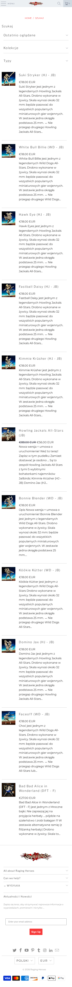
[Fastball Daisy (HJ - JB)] (8, 290)
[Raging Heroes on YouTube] (26, 950)
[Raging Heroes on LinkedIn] (51, 950)
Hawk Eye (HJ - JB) (35, 214)
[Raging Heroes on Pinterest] (32, 950)
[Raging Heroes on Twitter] (14, 950)
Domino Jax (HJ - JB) (36, 642)
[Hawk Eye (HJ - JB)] (8, 218)
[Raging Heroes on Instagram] (45, 950)
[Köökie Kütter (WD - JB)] (8, 574)
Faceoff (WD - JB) (34, 714)
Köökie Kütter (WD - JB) (39, 570)
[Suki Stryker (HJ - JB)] (8, 79)
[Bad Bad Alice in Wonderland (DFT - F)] (8, 790)
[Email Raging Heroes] (57, 950)
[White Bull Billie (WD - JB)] (8, 151)
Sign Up (36, 931)
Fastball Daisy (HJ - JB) (39, 286)
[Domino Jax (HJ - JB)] (8, 646)
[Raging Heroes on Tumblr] (38, 950)
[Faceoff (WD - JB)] (8, 718)
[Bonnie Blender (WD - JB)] (8, 502)
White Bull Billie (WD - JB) (41, 147)
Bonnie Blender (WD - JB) (41, 498)
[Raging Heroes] (36, 3)
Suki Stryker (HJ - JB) (37, 75)
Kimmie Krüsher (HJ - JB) (40, 358)
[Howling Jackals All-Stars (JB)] (8, 434)
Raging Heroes (38, 969)
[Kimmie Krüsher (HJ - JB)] (8, 362)
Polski (22, 960)
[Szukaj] (59, 3)
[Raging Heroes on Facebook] (20, 950)
